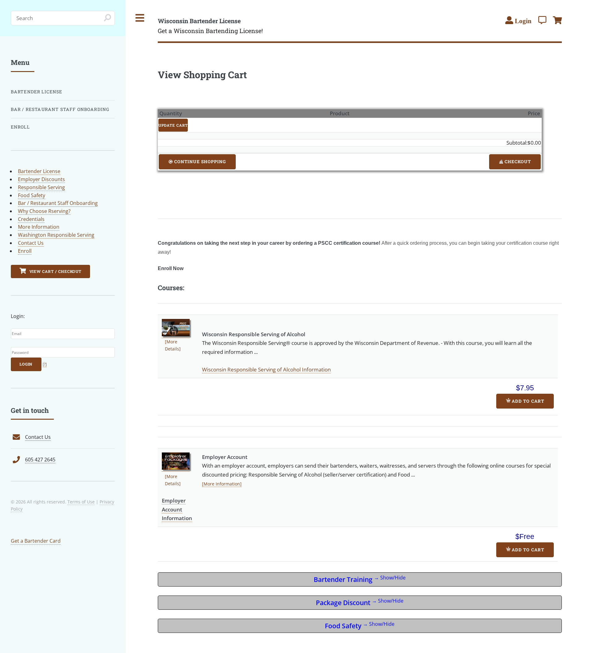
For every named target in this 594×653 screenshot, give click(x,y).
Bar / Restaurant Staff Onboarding (60, 109)
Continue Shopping (199, 161)
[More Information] (222, 484)
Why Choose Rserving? (44, 211)
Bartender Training (360, 579)
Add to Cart (527, 401)
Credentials (31, 219)
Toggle (140, 18)
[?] (45, 364)
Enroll (20, 127)
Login (26, 364)
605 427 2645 (40, 459)
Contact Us (31, 243)
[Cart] (557, 20)
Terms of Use (81, 502)
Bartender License (36, 92)
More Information (38, 226)
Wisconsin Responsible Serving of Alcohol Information (266, 369)
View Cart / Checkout (55, 271)
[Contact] (542, 20)
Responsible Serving (41, 187)
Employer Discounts (41, 179)
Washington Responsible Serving (56, 234)
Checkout (517, 161)
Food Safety (359, 625)
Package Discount (359, 602)
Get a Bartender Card (36, 540)
